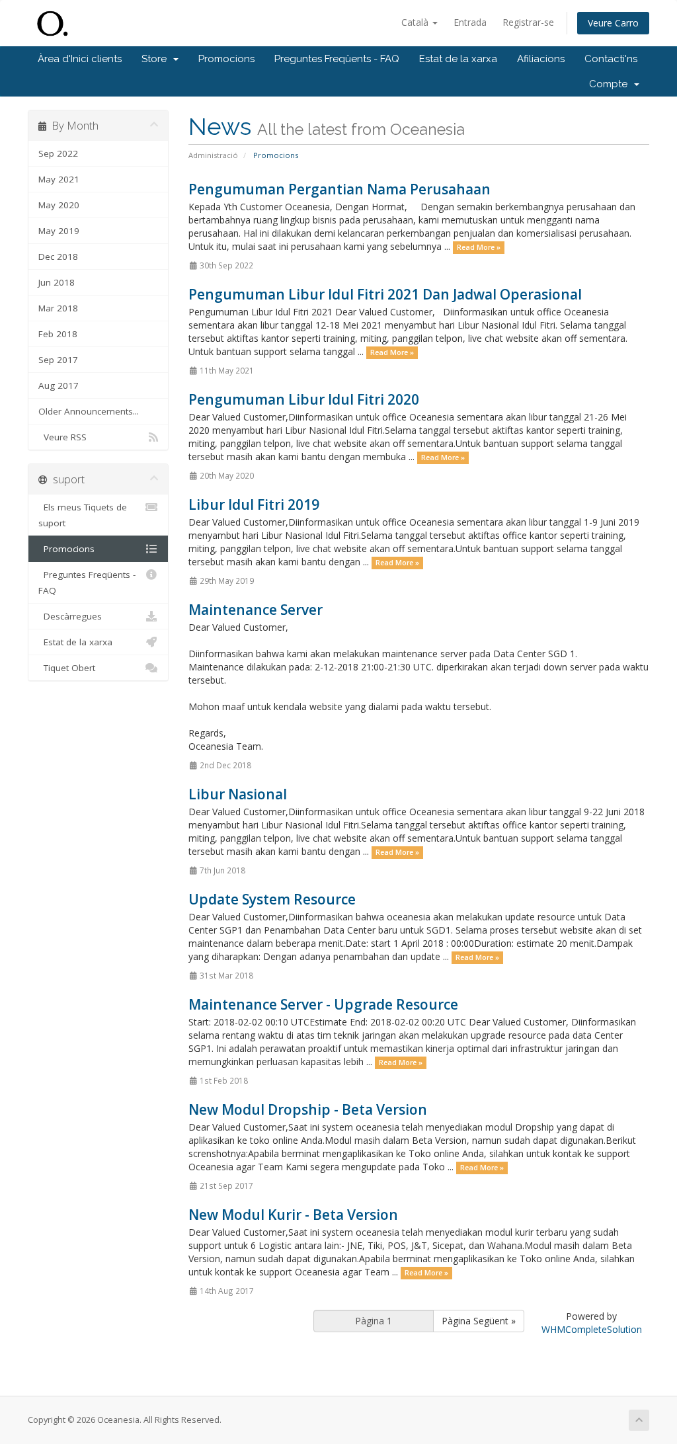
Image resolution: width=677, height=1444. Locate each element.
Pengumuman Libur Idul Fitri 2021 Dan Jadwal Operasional (385, 294)
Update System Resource (272, 899)
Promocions (226, 59)
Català (416, 22)
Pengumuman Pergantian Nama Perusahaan (339, 189)
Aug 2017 (58, 385)
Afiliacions (541, 59)
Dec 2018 (58, 256)
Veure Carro (613, 23)
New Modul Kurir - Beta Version (293, 1214)
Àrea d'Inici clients (80, 59)
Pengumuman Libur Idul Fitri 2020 (303, 399)
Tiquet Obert (66, 668)
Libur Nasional (237, 794)
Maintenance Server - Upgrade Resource (323, 1004)
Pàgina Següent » (479, 1320)
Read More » (478, 247)
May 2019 (58, 231)
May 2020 (58, 205)
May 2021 (58, 179)
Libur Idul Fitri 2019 (253, 504)
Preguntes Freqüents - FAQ (336, 59)
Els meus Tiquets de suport (82, 515)
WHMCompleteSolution (591, 1329)
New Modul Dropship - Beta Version (307, 1109)
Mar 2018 (58, 308)
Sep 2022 (58, 153)
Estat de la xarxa (458, 59)
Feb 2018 (57, 334)
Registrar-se (528, 22)
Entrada (470, 22)
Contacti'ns (610, 59)
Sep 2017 (58, 360)
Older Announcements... (88, 411)
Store (156, 59)
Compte (611, 84)
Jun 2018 (56, 282)
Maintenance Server (255, 609)
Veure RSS (62, 437)
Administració (213, 155)
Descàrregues (70, 616)
